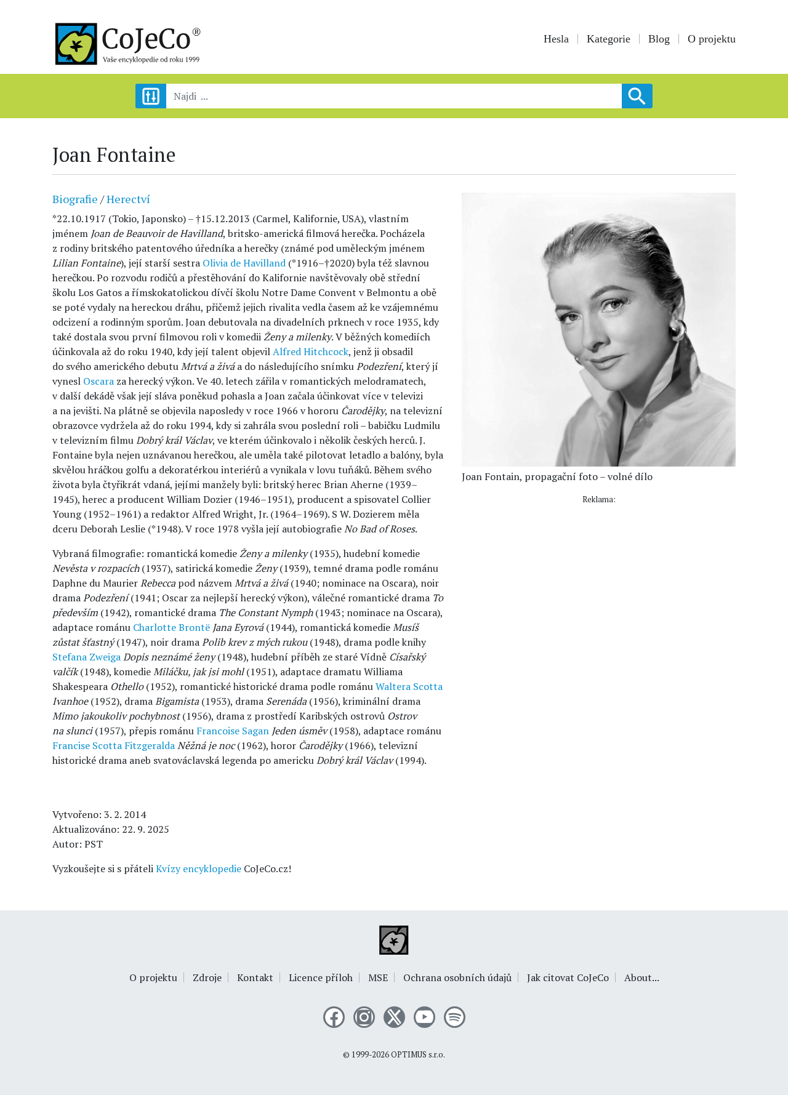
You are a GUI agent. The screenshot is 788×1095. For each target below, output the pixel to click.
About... (641, 977)
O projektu (712, 39)
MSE (378, 977)
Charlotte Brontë (171, 627)
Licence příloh (321, 977)
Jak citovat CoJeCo (568, 977)
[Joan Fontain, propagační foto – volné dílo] (599, 328)
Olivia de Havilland (244, 263)
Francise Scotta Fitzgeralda (113, 745)
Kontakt (255, 977)
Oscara (98, 381)
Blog (659, 39)
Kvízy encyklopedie (198, 868)
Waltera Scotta (409, 686)
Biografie (75, 198)
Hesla (556, 39)
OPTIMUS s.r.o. (418, 1054)
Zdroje (207, 977)
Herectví (128, 198)
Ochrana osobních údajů (457, 977)
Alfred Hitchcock (310, 351)
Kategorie (608, 39)
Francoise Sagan (232, 730)
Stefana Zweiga (86, 657)
